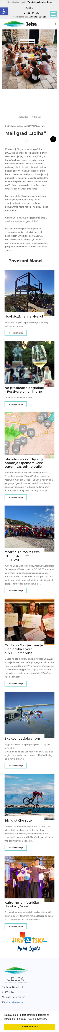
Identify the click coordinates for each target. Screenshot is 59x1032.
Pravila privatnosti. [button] (37, 1019)
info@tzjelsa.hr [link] (16, 1002)
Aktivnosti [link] (36, 116)
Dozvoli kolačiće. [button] (29, 1026)
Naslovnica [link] (23, 116)
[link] (4, 11)
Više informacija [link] (16, 332)
